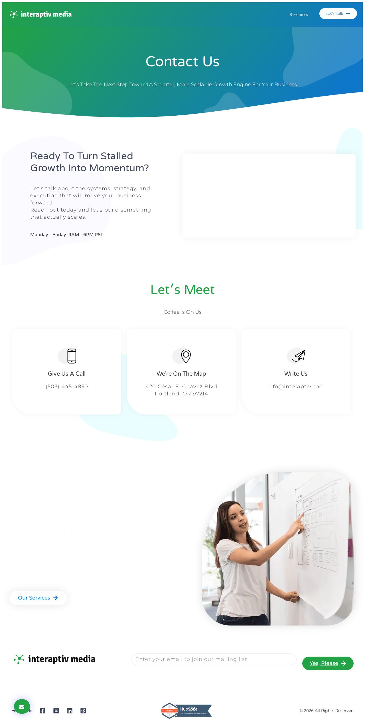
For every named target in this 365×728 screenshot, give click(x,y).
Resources (298, 14)
